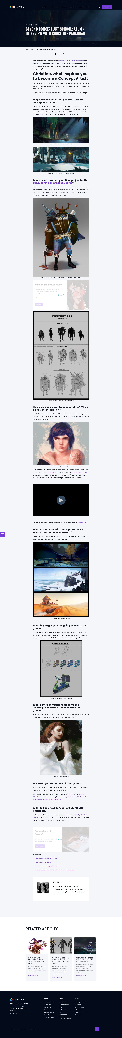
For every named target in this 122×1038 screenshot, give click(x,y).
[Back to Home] (17, 7)
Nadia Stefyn (28, 25)
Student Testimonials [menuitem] (49, 1015)
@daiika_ (71, 794)
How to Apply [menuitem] (63, 1002)
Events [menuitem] (76, 1012)
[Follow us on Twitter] (59, 53)
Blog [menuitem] (61, 1007)
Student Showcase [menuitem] (49, 1012)
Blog (32, 49)
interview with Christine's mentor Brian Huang (47, 799)
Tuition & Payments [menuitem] (64, 1004)
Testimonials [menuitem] (63, 1009)
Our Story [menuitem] (77, 1002)
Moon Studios (81, 523)
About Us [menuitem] (72, 7)
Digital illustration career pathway (46, 858)
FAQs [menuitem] (61, 1012)
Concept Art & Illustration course (52, 183)
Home (27, 49)
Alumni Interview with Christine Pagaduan (45, 49)
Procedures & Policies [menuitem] (65, 1018)
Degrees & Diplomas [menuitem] (49, 1002)
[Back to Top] (97, 1029)
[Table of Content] (2, 534)
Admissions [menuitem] (54, 7)
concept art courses (68, 815)
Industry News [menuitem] (78, 1009)
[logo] (17, 999)
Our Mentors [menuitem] (78, 1004)
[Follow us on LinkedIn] (62, 53)
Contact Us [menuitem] (78, 1015)
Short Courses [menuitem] (47, 1007)
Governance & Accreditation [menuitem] (63, 1015)
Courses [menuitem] (44, 7)
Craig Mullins (52, 472)
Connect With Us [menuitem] (84, 7)
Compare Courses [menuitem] (49, 1017)
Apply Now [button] (107, 7)
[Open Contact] (99, 7)
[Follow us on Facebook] (55, 53)
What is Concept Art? (74, 797)
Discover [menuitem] (64, 7)
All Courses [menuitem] (47, 1009)
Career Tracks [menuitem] (47, 1004)
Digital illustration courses (44, 862)
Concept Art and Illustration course (72, 61)
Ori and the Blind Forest (80, 472)
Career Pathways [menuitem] (79, 1007)
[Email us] (66, 53)
